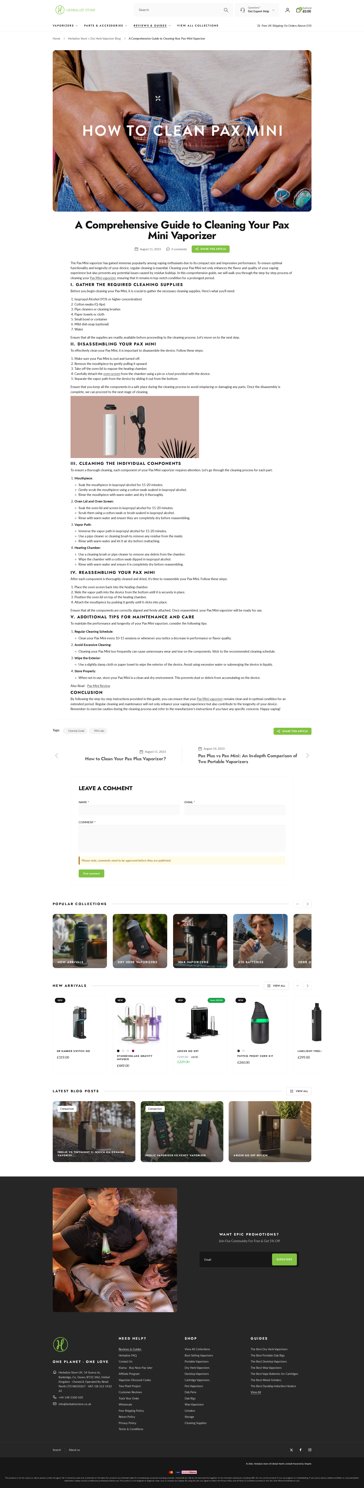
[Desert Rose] (123, 1051)
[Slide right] (307, 904)
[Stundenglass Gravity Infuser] (140, 1038)
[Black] (118, 1051)
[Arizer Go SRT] (200, 1038)
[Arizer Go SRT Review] (270, 1131)
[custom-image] (61, 1351)
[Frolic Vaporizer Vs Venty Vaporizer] (182, 1131)
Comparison (67, 1108)
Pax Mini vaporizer (103, 278)
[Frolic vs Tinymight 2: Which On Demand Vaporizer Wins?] (94, 1131)
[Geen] (128, 1051)
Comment (87, 822)
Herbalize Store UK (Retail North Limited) (273, 1463)
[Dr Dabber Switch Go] (80, 1038)
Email (189, 802)
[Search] (226, 10)
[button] (303, 10)
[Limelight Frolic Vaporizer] (320, 1038)
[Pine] (243, 1051)
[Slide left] (297, 904)
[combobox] (183, 10)
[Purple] (133, 1051)
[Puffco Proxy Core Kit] (260, 1038)
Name (84, 802)
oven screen (111, 374)
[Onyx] (238, 1051)
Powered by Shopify (302, 1463)
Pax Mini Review (98, 686)
